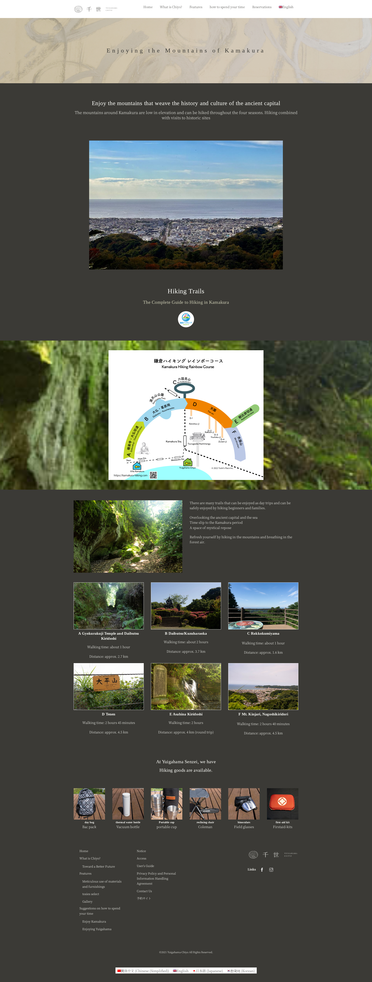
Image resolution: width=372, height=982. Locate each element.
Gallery (87, 901)
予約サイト (144, 898)
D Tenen (108, 714)
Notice (141, 851)
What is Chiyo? (171, 6)
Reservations (261, 6)
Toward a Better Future (98, 866)
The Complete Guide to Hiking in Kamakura (186, 302)
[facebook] (262, 869)
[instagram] (271, 869)
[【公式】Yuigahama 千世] (96, 11)
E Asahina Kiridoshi (186, 714)
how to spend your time (227, 6)
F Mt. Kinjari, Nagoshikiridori (263, 714)
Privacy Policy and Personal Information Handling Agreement (156, 878)
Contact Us (144, 891)
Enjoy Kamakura (94, 921)
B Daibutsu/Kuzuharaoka (186, 633)
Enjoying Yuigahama (96, 929)
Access (141, 858)
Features (195, 6)
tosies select (90, 894)
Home (148, 6)
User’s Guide (145, 866)
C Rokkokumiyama (263, 633)
